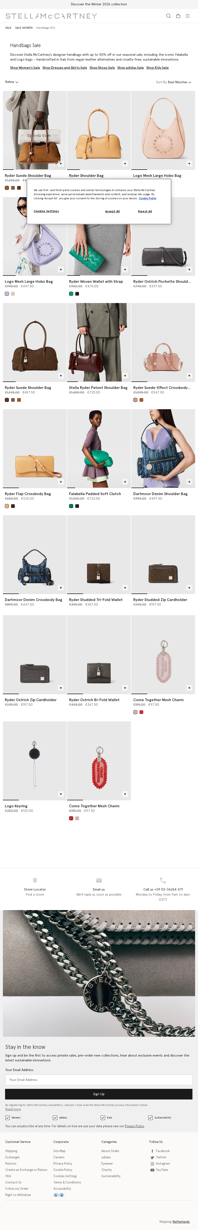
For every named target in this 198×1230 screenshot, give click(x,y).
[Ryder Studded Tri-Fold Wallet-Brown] (99, 554)
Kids (109, 1117)
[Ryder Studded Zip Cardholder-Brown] (163, 554)
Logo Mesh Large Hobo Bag (157, 176)
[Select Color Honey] (7, 506)
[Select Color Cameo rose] (135, 400)
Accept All (112, 211)
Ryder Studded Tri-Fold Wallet (96, 600)
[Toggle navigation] (187, 16)
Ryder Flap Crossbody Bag (28, 494)
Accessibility (62, 1188)
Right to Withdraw (18, 1195)
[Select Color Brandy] (7, 188)
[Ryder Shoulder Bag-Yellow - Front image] (99, 130)
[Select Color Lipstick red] (141, 712)
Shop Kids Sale (157, 67)
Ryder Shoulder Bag (86, 176)
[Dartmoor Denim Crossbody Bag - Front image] (35, 554)
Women (16, 1117)
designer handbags (67, 54)
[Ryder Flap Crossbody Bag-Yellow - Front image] (35, 448)
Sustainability (163, 1117)
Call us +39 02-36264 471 (163, 889)
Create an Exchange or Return (26, 1170)
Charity (106, 1170)
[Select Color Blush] (13, 294)
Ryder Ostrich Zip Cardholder (31, 700)
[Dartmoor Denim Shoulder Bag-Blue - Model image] (163, 448)
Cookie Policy (62, 1170)
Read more (13, 1109)
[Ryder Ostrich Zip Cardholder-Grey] (35, 654)
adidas (63, 1117)
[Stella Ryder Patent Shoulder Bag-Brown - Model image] (99, 342)
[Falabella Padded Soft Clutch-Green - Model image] (99, 448)
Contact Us (13, 1182)
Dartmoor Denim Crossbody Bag (33, 600)
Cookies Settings (65, 1176)
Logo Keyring (16, 806)
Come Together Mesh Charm (158, 700)
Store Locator (35, 889)
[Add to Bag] (61, 163)
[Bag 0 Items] (178, 16)
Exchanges (12, 1157)
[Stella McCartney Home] (51, 16)
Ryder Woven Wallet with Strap (96, 281)
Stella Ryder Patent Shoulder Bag (98, 388)
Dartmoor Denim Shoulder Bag (160, 494)
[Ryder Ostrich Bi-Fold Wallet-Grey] (99, 654)
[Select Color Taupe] (13, 188)
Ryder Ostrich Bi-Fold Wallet (94, 700)
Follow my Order (16, 1188)
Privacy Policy (134, 1126)
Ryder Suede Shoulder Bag (28, 176)
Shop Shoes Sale (102, 67)
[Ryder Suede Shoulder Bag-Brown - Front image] (35, 342)
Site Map (59, 1151)
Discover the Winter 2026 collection (99, 4)
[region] (99, 201)
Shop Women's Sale (25, 67)
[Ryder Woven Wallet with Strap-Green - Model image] (99, 236)
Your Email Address (19, 1070)
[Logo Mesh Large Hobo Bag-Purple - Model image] (35, 236)
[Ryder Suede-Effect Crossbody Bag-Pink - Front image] (163, 342)
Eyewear (107, 1163)
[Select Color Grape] (7, 294)
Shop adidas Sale (130, 67)
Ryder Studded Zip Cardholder (160, 600)
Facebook (163, 1151)
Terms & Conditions (67, 1182)
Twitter (161, 1157)
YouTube (162, 1170)
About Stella (110, 1151)
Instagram (163, 1163)
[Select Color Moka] (19, 188)
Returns (10, 1163)
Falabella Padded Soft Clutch (95, 494)
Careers (58, 1157)
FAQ (8, 1176)
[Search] (168, 16)
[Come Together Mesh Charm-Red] (99, 760)
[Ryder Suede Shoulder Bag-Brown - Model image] (35, 130)
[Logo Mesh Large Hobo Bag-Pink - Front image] (163, 130)
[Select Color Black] (77, 294)
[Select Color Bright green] (71, 294)
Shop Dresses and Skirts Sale (64, 67)
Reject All (145, 211)
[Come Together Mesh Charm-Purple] (163, 654)
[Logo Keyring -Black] (35, 760)
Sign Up (99, 1094)
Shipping (11, 1151)
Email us (99, 889)
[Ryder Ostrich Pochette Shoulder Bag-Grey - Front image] (163, 236)
